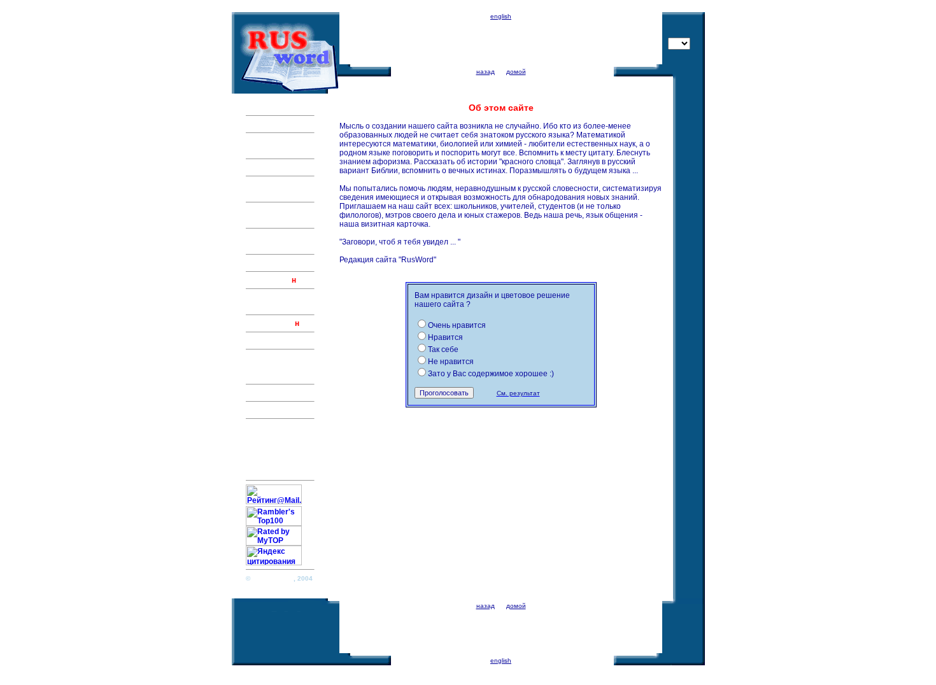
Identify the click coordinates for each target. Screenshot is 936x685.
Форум (258, 410)
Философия (268, 340)
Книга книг (265, 392)
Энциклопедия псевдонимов (273, 102)
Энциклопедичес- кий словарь (279, 189)
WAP (254, 471)
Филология (267, 280)
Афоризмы (267, 124)
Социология (268, 323)
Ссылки (261, 445)
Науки (257, 375)
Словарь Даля (273, 357)
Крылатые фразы (279, 167)
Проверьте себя (276, 262)
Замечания (267, 436)
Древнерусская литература (275, 302)
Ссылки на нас (274, 453)
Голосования (270, 462)
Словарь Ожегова (279, 366)
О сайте (260, 427)
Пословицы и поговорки (271, 146)
